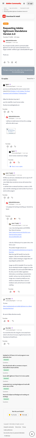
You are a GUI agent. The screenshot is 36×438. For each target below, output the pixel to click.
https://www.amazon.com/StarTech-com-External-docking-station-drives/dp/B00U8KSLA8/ (19, 234)
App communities (13, 8)
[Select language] (24, 3)
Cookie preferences (8, 430)
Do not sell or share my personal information (14, 433)
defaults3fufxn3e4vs (11, 40)
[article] (18, 98)
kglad (7, 84)
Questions (6, 9)
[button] (3, 4)
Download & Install (24, 8)
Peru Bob (8, 298)
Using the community (9, 427)
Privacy (24, 427)
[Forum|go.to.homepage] (13, 3)
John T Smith (9, 173)
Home (5, 8)
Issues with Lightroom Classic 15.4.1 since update (16, 376)
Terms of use (18, 427)
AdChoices (7, 435)
